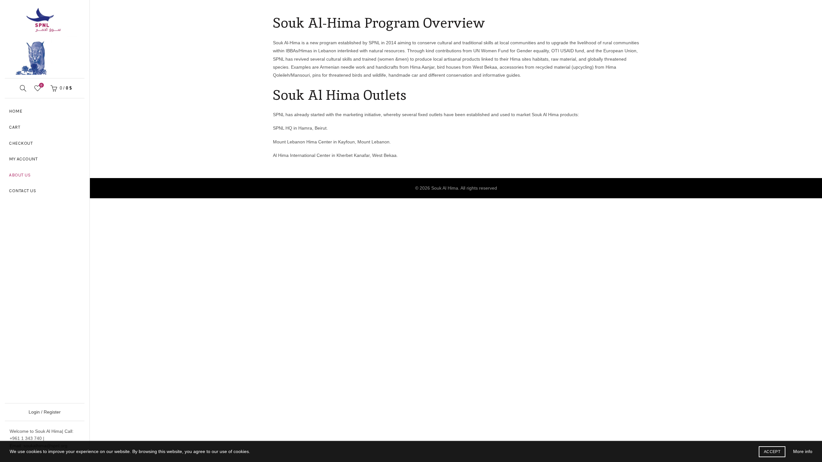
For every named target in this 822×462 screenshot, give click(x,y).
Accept (772, 451)
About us (20, 175)
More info (802, 451)
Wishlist (41, 85)
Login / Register (45, 412)
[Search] (23, 88)
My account (23, 159)
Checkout (21, 143)
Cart (14, 127)
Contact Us (22, 190)
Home (15, 111)
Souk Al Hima (444, 188)
